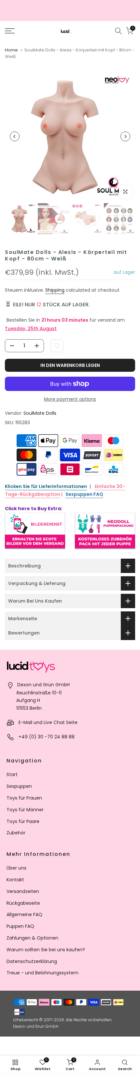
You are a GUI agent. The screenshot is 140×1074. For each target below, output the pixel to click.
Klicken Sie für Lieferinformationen (46, 486)
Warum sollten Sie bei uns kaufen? (46, 949)
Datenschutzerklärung (32, 961)
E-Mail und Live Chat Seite (48, 722)
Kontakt (15, 879)
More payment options (70, 399)
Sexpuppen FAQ (84, 494)
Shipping (54, 290)
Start (12, 774)
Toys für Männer (25, 809)
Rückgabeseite (23, 903)
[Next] (125, 136)
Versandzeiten (23, 891)
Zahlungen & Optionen (32, 938)
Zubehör (16, 833)
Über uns (16, 868)
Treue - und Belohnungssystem (42, 972)
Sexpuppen (19, 786)
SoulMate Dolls (39, 413)
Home (11, 50)
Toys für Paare (23, 821)
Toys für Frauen (24, 798)
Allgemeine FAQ (24, 914)
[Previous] (15, 136)
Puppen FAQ (20, 926)
